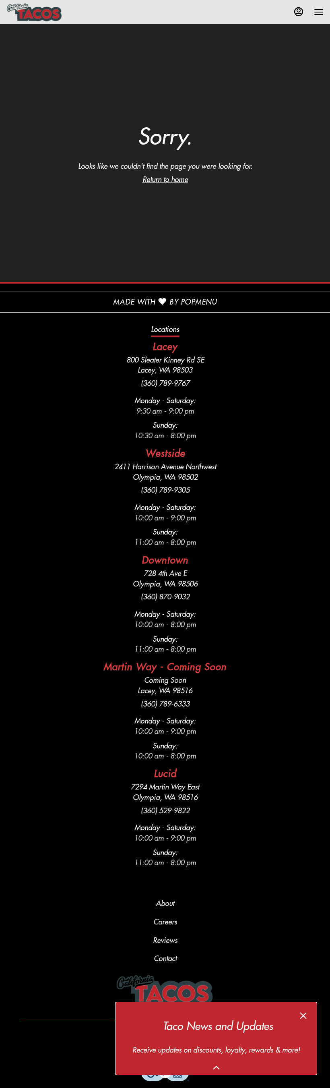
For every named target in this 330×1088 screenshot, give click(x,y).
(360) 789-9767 (165, 383)
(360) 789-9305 (165, 490)
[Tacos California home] (42, 12)
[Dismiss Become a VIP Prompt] (303, 1015)
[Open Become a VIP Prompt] (216, 1067)
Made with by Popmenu (108, 302)
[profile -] (298, 12)
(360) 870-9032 (165, 597)
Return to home (165, 179)
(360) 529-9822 (165, 810)
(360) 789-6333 (165, 704)
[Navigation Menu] (319, 12)
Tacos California (165, 990)
